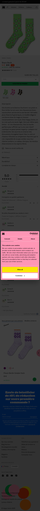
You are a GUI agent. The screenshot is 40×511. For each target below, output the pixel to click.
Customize (18, 275)
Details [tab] (20, 239)
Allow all (20, 269)
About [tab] (33, 239)
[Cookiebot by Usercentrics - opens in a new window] (30, 234)
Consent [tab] (7, 239)
